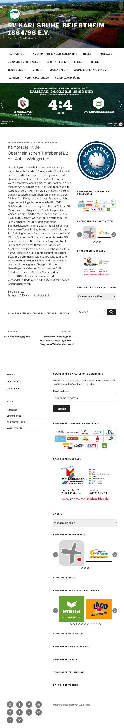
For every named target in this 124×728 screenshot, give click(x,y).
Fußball (39, 313)
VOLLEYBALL (57, 69)
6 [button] (85, 624)
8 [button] (91, 624)
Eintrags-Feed (14, 415)
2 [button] (97, 242)
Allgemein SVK (21, 313)
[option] (89, 232)
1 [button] (94, 242)
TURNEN (36, 69)
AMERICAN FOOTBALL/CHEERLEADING (55, 54)
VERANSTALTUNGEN (37, 77)
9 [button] (94, 624)
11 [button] (100, 624)
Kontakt (11, 374)
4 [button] (79, 624)
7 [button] (88, 624)
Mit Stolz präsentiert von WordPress (71, 704)
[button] (79, 234)
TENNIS (95, 61)
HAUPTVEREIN (16, 54)
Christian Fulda (47, 142)
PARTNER (13, 77)
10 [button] (97, 624)
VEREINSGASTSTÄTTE (67, 77)
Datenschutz (13, 388)
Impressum (13, 381)
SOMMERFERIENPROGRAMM (90, 69)
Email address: (61, 391)
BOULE (87, 54)
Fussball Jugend (58, 313)
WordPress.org (14, 427)
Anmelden (12, 409)
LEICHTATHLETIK (56, 61)
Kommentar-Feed (16, 421)
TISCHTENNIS (15, 69)
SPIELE (78, 61)
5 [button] (82, 624)
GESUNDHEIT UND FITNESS (23, 61)
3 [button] (100, 242)
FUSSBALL (106, 54)
